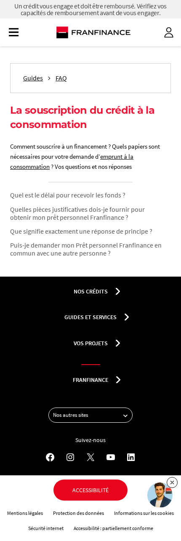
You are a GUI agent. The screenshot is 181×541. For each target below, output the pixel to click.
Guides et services (90, 317)
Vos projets (91, 343)
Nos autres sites (70, 414)
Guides (33, 78)
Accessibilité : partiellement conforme (113, 528)
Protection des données (78, 513)
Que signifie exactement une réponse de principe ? (81, 231)
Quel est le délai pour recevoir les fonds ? (67, 195)
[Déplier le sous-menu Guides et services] (126, 317)
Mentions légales (25, 513)
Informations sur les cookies (144, 513)
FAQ (61, 78)
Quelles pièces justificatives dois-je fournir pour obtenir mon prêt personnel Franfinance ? (77, 213)
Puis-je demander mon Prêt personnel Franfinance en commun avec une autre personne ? (86, 249)
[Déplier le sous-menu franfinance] (118, 379)
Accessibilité (90, 490)
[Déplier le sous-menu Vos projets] (117, 343)
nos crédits (91, 291)
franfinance (90, 380)
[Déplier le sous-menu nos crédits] (117, 291)
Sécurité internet (46, 528)
